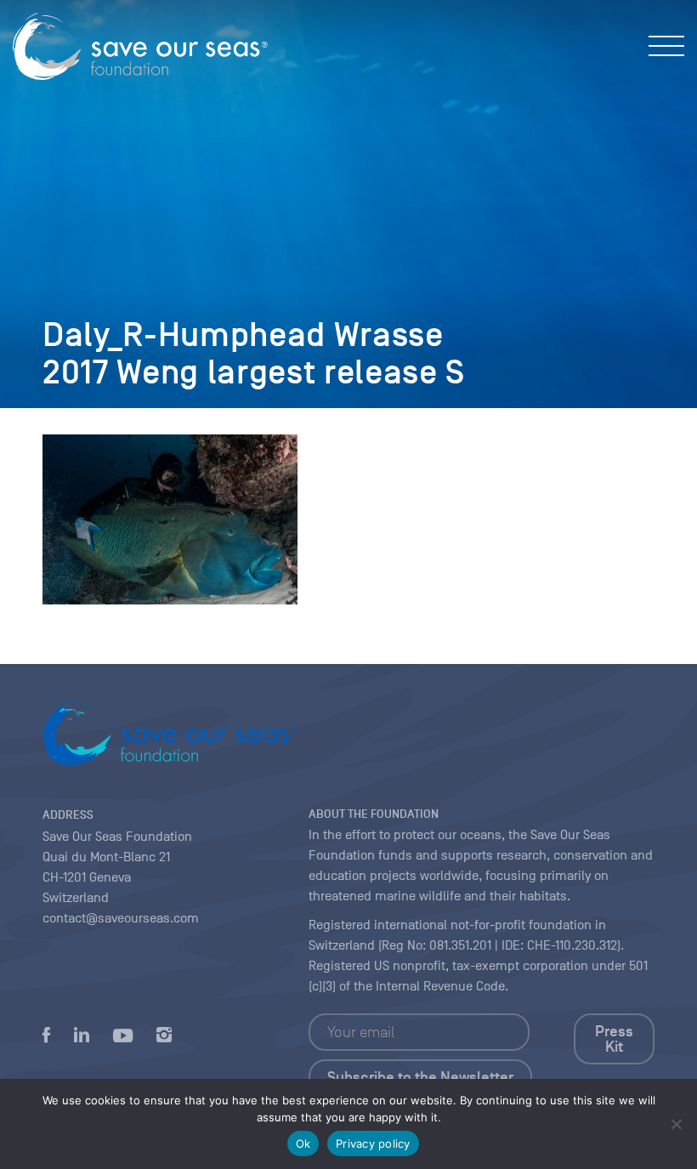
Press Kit (614, 1039)
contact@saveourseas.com (120, 918)
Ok (303, 1143)
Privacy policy (373, 1143)
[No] (675, 1123)
